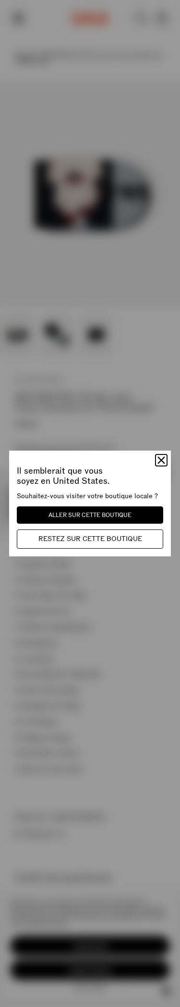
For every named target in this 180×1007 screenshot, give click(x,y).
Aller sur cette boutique (90, 515)
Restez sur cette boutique (90, 538)
